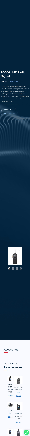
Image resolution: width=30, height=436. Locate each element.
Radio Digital (14, 81)
